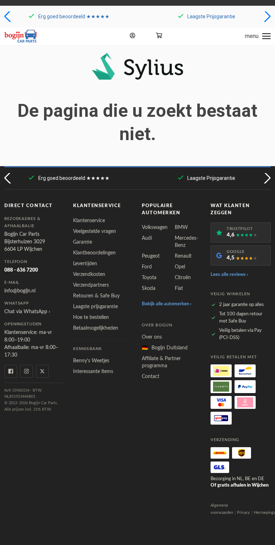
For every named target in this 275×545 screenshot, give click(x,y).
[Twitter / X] (42, 371)
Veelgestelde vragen (94, 231)
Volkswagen (155, 227)
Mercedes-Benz (186, 242)
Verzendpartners (91, 285)
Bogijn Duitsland (165, 347)
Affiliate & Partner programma (161, 362)
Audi (147, 238)
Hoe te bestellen (91, 317)
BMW (181, 227)
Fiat (179, 288)
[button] (8, 16)
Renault (183, 256)
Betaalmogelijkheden (95, 328)
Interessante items (93, 371)
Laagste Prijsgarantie (211, 16)
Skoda (148, 288)
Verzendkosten (89, 274)
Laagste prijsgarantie (95, 306)
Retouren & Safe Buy (96, 295)
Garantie (82, 242)
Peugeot (151, 256)
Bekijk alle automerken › (167, 304)
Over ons (152, 337)
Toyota (149, 277)
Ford (147, 266)
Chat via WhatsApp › (27, 311)
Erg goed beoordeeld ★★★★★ (74, 16)
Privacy (243, 513)
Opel (180, 266)
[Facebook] (10, 371)
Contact (150, 376)
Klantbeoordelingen (94, 252)
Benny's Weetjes (91, 360)
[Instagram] (26, 371)
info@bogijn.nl (19, 290)
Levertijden (85, 263)
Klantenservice (89, 220)
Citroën (183, 277)
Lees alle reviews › (229, 274)
